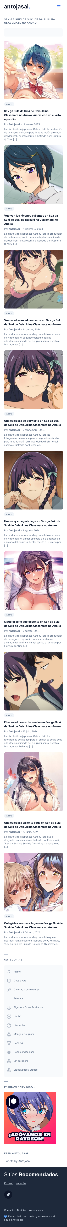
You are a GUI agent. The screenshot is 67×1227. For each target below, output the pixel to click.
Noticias (21, 1210)
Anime (9, 104)
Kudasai (8, 1183)
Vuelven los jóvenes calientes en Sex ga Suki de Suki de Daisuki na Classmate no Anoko (31, 220)
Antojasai (14, 124)
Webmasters (36, 1210)
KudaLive (21, 1183)
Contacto (9, 1210)
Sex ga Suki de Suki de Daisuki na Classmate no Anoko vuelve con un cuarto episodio (32, 115)
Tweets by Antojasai (17, 1161)
